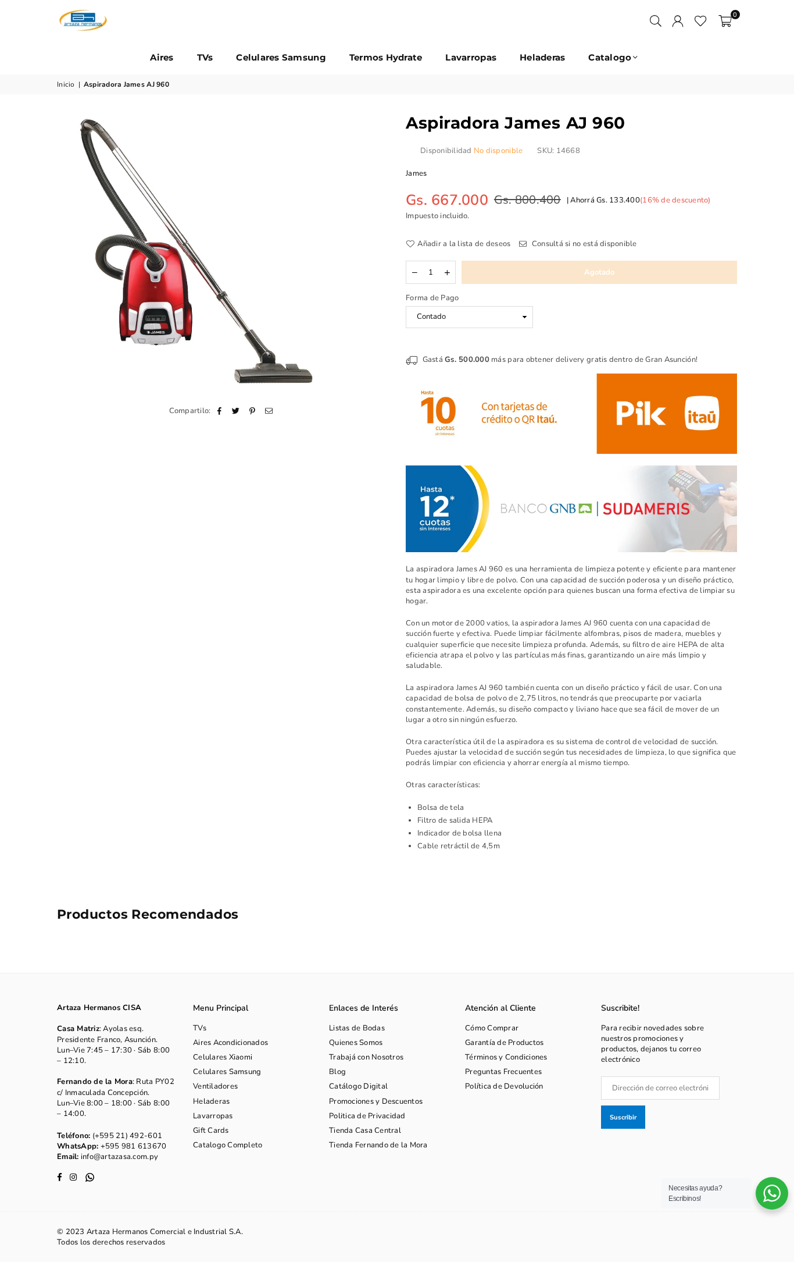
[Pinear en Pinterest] (252, 411)
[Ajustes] (678, 20)
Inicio (66, 84)
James (416, 173)
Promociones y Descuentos (376, 1101)
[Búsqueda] (656, 20)
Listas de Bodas (357, 1028)
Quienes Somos (355, 1042)
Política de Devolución (504, 1086)
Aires (161, 57)
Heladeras (542, 57)
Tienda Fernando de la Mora (378, 1145)
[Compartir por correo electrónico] (268, 411)
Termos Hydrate (386, 57)
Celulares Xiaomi (222, 1057)
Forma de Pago (432, 298)
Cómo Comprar (491, 1028)
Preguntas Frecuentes (503, 1072)
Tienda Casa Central (365, 1130)
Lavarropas (470, 57)
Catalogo (609, 57)
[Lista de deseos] (701, 20)
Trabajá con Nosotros (366, 1057)
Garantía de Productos (504, 1042)
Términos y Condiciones (506, 1057)
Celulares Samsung (281, 57)
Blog (337, 1072)
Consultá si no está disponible (583, 244)
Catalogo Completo (227, 1145)
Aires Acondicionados (230, 1042)
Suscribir (623, 1117)
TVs (205, 57)
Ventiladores (215, 1086)
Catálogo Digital (358, 1086)
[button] (725, 20)
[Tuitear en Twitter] (236, 411)
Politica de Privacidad (367, 1116)
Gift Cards (211, 1130)
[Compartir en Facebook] (220, 411)
